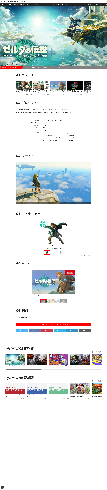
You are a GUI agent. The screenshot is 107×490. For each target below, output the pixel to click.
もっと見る (97, 352)
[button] (90, 88)
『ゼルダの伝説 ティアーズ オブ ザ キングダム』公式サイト (53, 324)
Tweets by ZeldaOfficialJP (21, 317)
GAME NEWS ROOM (13, 1)
